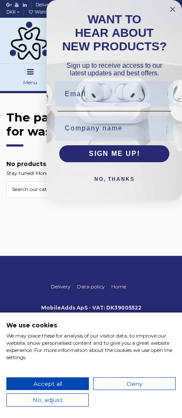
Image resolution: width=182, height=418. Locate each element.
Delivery (45, 5)
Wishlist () (46, 12)
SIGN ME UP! (114, 153)
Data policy (91, 286)
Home (118, 286)
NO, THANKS (114, 179)
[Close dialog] (173, 9)
